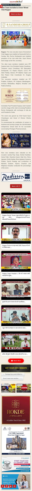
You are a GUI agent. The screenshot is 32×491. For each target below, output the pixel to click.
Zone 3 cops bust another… (12, 378)
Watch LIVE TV (16, 186)
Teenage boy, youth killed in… (13, 374)
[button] (16, 207)
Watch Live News (16, 14)
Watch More (17, 360)
